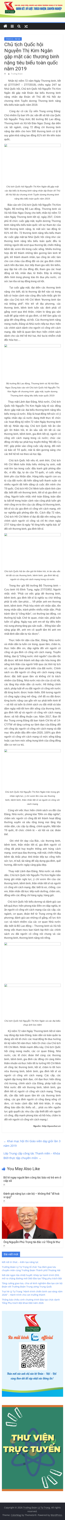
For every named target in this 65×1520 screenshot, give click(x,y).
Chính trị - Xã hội (13, 39)
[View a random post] (26, 26)
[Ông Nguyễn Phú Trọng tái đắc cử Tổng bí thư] (32, 1208)
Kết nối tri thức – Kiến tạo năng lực (20, 1262)
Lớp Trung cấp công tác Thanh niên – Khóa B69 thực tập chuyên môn (31, 1155)
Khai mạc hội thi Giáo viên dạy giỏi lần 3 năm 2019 (31, 1143)
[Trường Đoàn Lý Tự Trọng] (5, 26)
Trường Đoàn (17, 73)
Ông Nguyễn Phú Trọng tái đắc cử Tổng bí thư (31, 1242)
